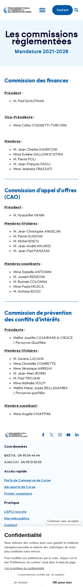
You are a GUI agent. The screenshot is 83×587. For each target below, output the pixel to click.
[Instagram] (60, 435)
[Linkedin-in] (77, 435)
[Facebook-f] (43, 435)
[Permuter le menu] (42, 10)
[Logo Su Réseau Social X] (52, 435)
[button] (76, 10)
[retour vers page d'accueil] (16, 435)
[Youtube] (68, 435)
